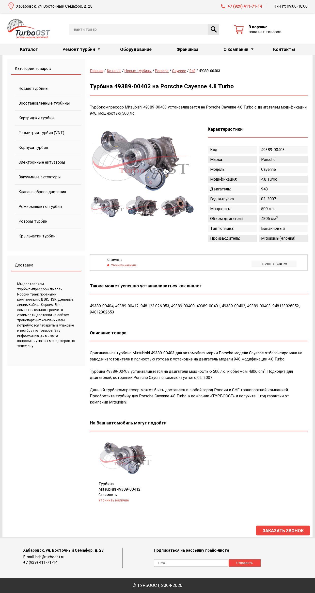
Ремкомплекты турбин (40, 206)
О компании (235, 49)
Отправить (244, 563)
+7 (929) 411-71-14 (244, 6)
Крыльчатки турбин (36, 236)
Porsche (162, 71)
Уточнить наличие (274, 263)
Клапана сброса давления (42, 191)
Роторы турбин (32, 221)
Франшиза (187, 49)
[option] (141, 160)
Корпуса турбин (33, 147)
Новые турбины (33, 88)
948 (192, 71)
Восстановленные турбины (44, 103)
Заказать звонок (283, 530)
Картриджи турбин (36, 118)
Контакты (284, 49)
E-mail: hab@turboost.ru (43, 557)
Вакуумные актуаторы (39, 177)
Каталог (29, 49)
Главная (96, 71)
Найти (213, 29)
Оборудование (136, 49)
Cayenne (179, 71)
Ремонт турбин (79, 49)
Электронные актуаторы (41, 162)
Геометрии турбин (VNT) (41, 132)
